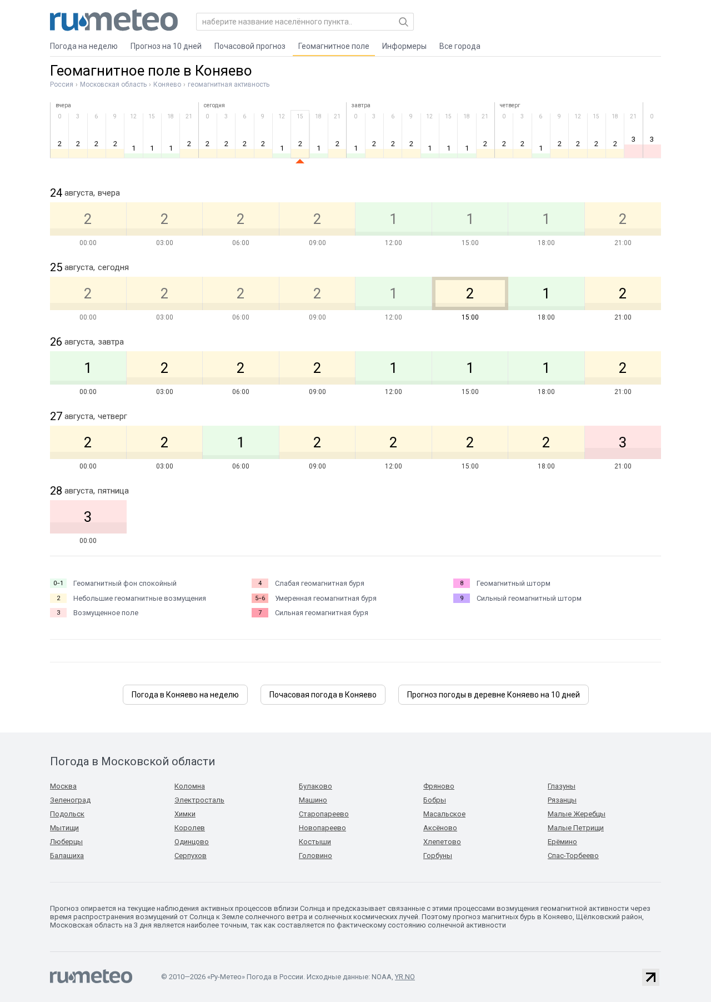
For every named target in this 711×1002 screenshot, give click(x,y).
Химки (185, 814)
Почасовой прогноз (250, 46)
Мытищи (64, 828)
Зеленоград (70, 800)
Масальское (444, 814)
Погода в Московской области (132, 761)
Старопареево (324, 814)
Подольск (67, 814)
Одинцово (191, 842)
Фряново (438, 786)
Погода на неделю (84, 46)
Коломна (189, 786)
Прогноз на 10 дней (166, 46)
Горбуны (437, 855)
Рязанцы (562, 800)
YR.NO (405, 977)
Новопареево (322, 828)
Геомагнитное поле (333, 46)
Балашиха (67, 855)
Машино (313, 800)
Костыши (315, 842)
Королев (189, 828)
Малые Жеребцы (576, 814)
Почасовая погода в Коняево (323, 694)
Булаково (315, 786)
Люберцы (66, 842)
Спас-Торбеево (573, 855)
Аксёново (440, 828)
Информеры (404, 46)
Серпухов (190, 855)
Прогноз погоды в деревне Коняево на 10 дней (493, 694)
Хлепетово (442, 842)
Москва (63, 786)
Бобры (434, 800)
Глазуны (561, 786)
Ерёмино (562, 842)
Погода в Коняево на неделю (185, 694)
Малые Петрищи (576, 828)
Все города (459, 46)
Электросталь (199, 800)
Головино (315, 855)
